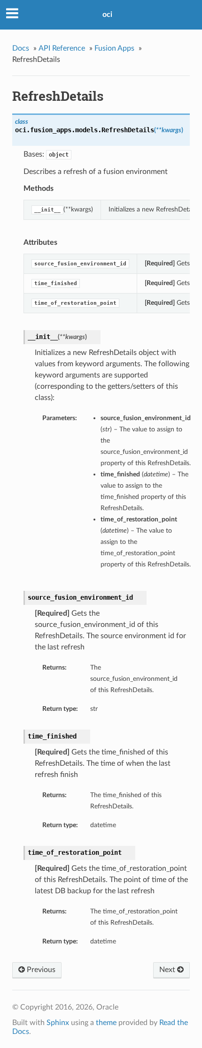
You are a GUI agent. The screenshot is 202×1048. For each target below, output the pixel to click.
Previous (40, 969)
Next (168, 969)
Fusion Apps (114, 48)
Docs (20, 48)
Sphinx (58, 1022)
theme (106, 1022)
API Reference (62, 48)
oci (107, 14)
